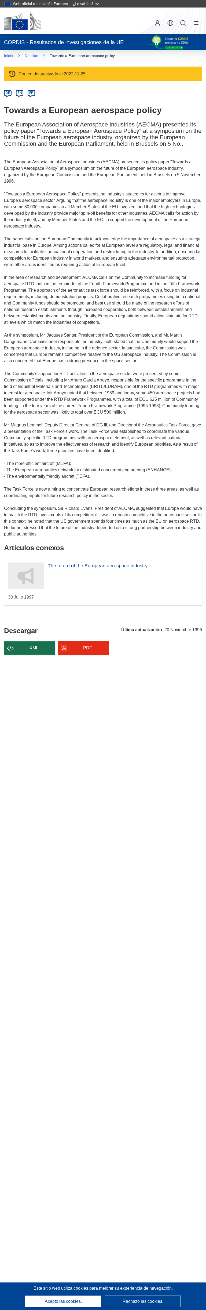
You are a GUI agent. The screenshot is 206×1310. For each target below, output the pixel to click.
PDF (87, 648)
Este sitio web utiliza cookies (61, 1288)
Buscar (183, 23)
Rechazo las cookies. (143, 1301)
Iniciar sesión (157, 23)
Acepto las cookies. (63, 1301)
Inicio (8, 55)
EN (19, 93)
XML (34, 648)
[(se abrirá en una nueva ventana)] (22, 21)
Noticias (31, 55)
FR (31, 93)
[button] (170, 23)
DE (8, 93)
